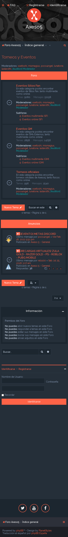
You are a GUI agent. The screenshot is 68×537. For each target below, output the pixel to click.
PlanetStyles (45, 530)
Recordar (10, 395)
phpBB (19, 530)
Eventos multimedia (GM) (35, 159)
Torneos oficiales (27, 172)
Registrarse (25, 369)
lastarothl (6, 69)
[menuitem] (11, 5)
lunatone (58, 66)
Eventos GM (24, 128)
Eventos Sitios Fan (28, 85)
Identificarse (8, 369)
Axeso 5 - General (40, 242)
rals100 (42, 260)
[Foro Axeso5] (34, 15)
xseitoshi (22, 66)
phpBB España (39, 533)
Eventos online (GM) (33, 162)
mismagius (34, 66)
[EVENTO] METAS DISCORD (38, 233)
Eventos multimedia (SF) (35, 116)
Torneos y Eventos (19, 57)
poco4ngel (47, 66)
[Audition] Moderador (24, 69)
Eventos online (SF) (32, 119)
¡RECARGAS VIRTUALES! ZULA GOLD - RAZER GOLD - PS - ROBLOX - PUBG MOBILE (39, 254)
